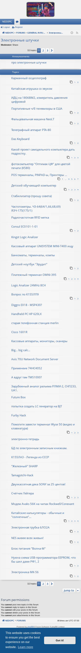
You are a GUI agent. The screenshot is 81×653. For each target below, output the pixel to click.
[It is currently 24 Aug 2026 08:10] (72, 33)
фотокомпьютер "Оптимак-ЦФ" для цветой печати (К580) (40, 166)
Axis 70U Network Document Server (34, 359)
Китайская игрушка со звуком (31, 88)
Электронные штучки (20, 40)
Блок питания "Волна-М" (28, 548)
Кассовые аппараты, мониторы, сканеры (39, 341)
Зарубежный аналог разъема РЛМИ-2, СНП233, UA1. (43, 388)
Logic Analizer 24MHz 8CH (28, 285)
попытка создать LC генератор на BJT (36, 406)
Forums (18, 22)
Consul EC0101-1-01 (24, 226)
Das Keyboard (20, 139)
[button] (52, 50)
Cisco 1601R (19, 332)
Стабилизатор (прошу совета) (31, 196)
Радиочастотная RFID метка (30, 217)
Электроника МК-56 (25, 572)
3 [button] (47, 50)
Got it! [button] (60, 640)
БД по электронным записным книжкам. (39, 448)
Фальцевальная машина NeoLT (32, 119)
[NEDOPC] (40, 9)
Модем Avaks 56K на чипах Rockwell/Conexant (42, 504)
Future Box (18, 397)
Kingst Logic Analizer (24, 237)
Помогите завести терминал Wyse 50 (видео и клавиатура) (43, 426)
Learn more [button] (25, 647)
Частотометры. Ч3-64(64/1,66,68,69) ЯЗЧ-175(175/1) (35, 208)
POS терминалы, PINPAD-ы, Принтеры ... (39, 175)
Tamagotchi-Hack (22, 475)
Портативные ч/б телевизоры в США (36, 108)
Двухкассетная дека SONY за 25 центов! (38, 484)
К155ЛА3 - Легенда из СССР (30, 457)
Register (19, 27)
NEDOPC (7, 21)
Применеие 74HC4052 (26, 368)
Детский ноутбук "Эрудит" (29, 264)
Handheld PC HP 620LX (26, 314)
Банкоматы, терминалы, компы (33, 255)
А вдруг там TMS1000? (26, 377)
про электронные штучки (29, 62)
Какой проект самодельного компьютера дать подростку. (43, 151)
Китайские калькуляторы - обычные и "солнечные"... (37, 515)
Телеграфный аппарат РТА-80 (31, 130)
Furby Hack (18, 415)
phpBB (31, 627)
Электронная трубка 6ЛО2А (30, 527)
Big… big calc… (20, 350)
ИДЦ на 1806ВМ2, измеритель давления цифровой (39, 99)
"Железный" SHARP (24, 466)
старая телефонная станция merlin (35, 323)
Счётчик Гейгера (22, 493)
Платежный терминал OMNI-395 (33, 275)
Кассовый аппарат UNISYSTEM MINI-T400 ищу (42, 246)
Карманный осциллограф (29, 78)
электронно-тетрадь (25, 439)
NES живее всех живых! (27, 538)
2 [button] (43, 50)
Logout (6, 27)
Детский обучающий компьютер (33, 185)
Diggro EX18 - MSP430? (26, 305)
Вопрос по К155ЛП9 (25, 294)
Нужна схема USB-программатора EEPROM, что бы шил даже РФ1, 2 (43, 559)
